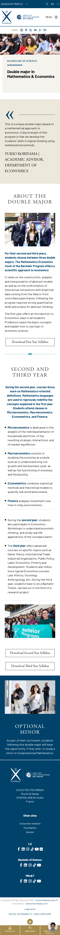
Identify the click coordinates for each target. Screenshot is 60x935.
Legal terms (30, 909)
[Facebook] (26, 29)
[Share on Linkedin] (35, 29)
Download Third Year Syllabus (30, 666)
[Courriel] (45, 29)
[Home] (20, 17)
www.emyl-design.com (37, 903)
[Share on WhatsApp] (40, 29)
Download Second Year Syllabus (30, 653)
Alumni (30, 832)
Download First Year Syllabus (30, 342)
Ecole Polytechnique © (47, 900)
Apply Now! (30, 931)
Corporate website (30, 823)
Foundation (30, 827)
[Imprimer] (21, 29)
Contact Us (30, 807)
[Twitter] (30, 30)
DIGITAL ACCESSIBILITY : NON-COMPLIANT (30, 914)
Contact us (10, 931)
